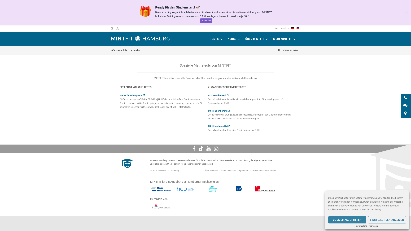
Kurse (232, 39)
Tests (214, 39)
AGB (252, 170)
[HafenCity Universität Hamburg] (186, 189)
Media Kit (232, 170)
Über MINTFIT (254, 39)
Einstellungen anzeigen (387, 219)
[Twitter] (201, 149)
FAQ (276, 28)
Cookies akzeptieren (347, 219)
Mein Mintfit (282, 39)
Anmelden (285, 28)
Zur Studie (206, 21)
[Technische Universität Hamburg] (212, 189)
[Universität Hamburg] (265, 189)
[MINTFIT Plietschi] (127, 169)
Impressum (373, 226)
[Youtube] (208, 149)
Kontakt (223, 170)
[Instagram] (216, 149)
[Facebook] (194, 149)
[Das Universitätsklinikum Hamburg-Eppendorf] (238, 189)
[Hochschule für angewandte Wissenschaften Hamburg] (160, 189)
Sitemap (272, 170)
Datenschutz (361, 226)
